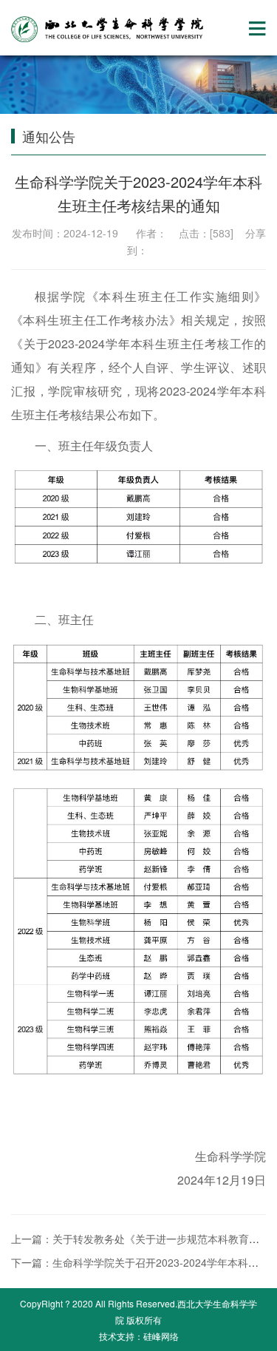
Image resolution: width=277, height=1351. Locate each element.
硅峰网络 (161, 1336)
